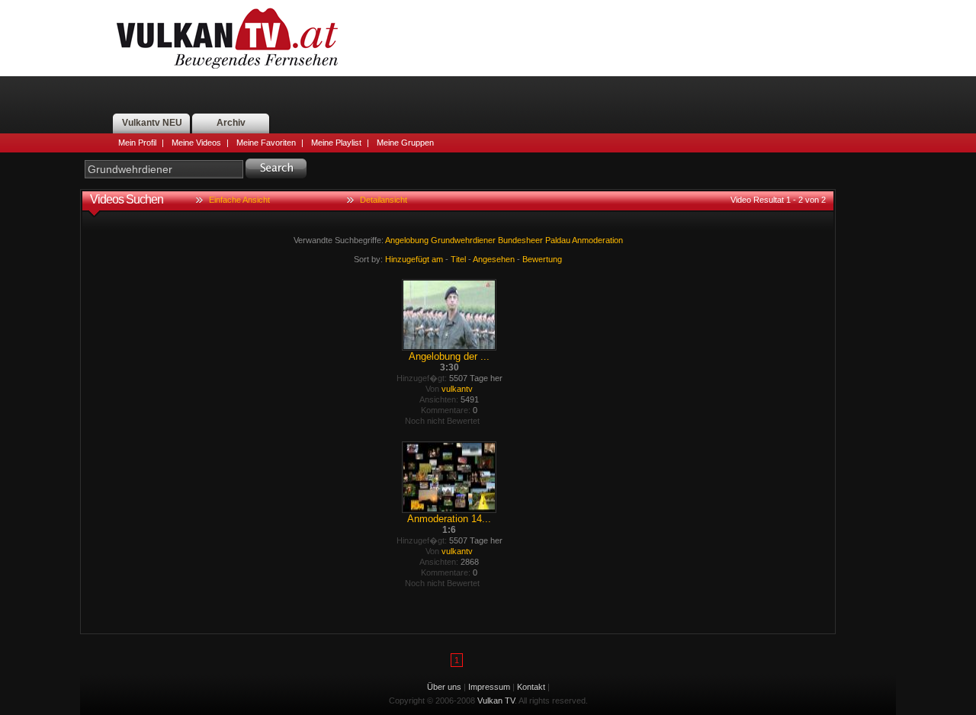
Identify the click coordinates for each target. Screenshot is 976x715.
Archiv (231, 122)
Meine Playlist (336, 142)
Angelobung (407, 240)
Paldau (557, 240)
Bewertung (542, 259)
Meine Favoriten (266, 142)
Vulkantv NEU (152, 122)
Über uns (444, 686)
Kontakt (531, 686)
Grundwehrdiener (463, 240)
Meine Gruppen (405, 142)
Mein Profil (137, 142)
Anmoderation (597, 240)
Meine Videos (196, 142)
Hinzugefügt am (414, 259)
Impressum (489, 686)
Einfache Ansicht (239, 199)
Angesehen (494, 259)
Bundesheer (520, 240)
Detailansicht (383, 199)
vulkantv (457, 388)
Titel (458, 259)
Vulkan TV (227, 38)
